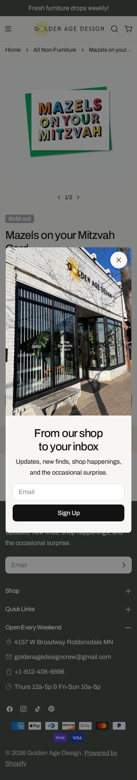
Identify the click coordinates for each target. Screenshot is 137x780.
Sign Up (69, 512)
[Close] (118, 260)
